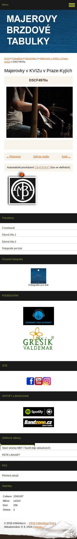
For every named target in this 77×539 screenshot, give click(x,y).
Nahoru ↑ (39, 527)
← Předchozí (13, 156)
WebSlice (42, 523)
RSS (33, 523)
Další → (66, 156)
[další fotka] (66, 114)
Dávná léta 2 (31, 58)
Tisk (52, 523)
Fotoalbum (17, 58)
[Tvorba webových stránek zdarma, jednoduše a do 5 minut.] (27, 523)
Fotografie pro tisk (38, 285)
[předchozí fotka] (11, 114)
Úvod (7, 58)
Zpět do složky (41, 156)
